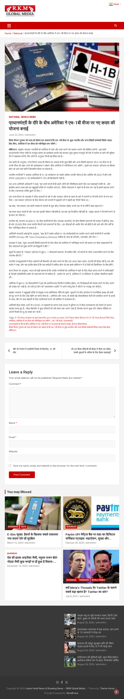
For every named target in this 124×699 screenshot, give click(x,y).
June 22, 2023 (16, 135)
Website (13, 451)
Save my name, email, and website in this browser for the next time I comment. (55, 465)
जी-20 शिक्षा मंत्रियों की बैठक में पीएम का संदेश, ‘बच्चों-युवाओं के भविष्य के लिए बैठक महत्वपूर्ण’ (91, 351)
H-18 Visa (20, 317)
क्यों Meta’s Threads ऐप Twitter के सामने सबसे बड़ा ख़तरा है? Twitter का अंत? (91, 590)
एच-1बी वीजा (57, 320)
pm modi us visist (55, 317)
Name (13, 423)
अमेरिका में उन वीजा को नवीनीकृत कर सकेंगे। (33, 320)
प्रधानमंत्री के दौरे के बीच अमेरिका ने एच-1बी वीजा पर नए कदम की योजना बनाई (40, 324)
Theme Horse (107, 688)
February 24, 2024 (75, 542)
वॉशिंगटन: (13, 330)
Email (12, 437)
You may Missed (19, 492)
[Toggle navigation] (9, 25)
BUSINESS (13, 527)
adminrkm (30, 135)
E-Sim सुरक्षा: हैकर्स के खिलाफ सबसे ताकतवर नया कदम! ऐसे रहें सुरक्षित (32, 536)
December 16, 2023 (17, 566)
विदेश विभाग (82, 324)
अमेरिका (12, 320)
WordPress (72, 693)
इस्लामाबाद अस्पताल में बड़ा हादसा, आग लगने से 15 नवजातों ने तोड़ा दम (98, 631)
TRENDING (84, 580)
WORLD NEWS (28, 117)
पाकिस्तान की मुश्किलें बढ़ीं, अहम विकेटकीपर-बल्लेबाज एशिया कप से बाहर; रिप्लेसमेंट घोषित (98, 659)
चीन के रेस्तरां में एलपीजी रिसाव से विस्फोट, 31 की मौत (34, 351)
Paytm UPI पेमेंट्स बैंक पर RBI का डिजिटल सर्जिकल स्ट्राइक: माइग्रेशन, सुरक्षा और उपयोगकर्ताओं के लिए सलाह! (90, 538)
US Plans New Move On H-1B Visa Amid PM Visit (89, 317)
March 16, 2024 (15, 542)
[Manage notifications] (116, 691)
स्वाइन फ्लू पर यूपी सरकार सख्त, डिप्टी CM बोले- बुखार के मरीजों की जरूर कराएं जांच (97, 617)
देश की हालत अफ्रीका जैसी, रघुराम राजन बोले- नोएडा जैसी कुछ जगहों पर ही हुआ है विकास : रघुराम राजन (32, 561)
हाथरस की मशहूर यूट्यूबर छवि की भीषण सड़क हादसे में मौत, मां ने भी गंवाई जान (95, 645)
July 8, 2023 (72, 596)
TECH (23, 527)
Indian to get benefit (36, 317)
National (14, 117)
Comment (15, 383)
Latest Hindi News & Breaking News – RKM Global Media (55, 688)
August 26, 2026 (85, 622)
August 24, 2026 (85, 664)
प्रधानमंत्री (67, 320)
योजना (74, 324)
